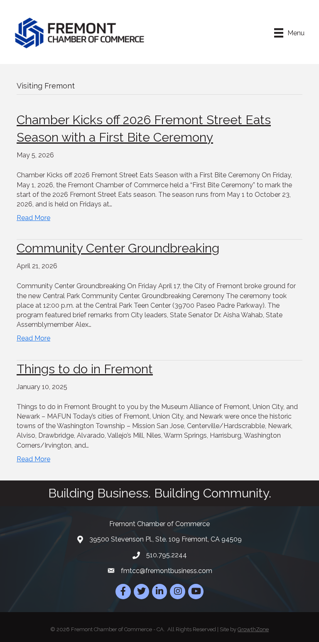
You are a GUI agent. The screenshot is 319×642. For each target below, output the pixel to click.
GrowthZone (253, 629)
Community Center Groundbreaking (118, 248)
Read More (33, 218)
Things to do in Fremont (85, 369)
